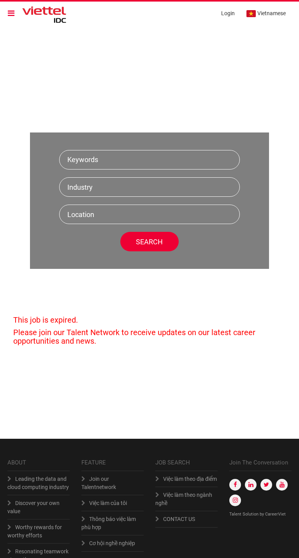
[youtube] (282, 485)
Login (228, 13)
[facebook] (235, 485)
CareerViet (275, 514)
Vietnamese (271, 13)
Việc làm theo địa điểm (190, 479)
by (262, 514)
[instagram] (235, 500)
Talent (236, 514)
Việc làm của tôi (108, 503)
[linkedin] (251, 485)
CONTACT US (179, 519)
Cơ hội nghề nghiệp (112, 543)
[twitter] (266, 485)
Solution (251, 514)
